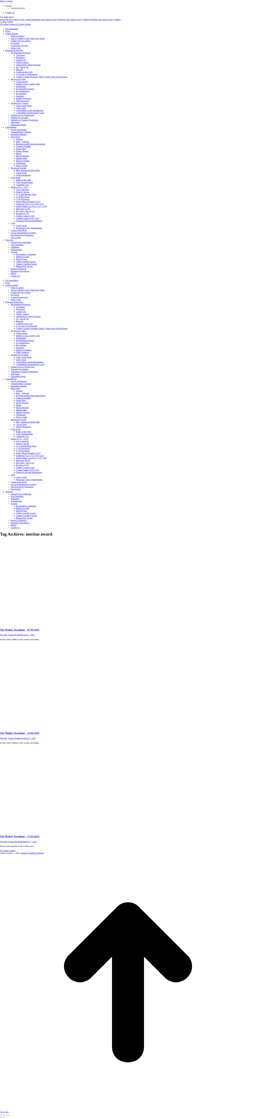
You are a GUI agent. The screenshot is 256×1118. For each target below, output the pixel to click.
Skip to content (6, 1)
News (2, 635)
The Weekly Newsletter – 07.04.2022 (19, 629)
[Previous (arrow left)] (1, 1117)
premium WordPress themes (32, 853)
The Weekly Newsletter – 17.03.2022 (19, 836)
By (14, 635)
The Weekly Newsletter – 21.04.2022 (19, 733)
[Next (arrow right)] (4, 1117)
